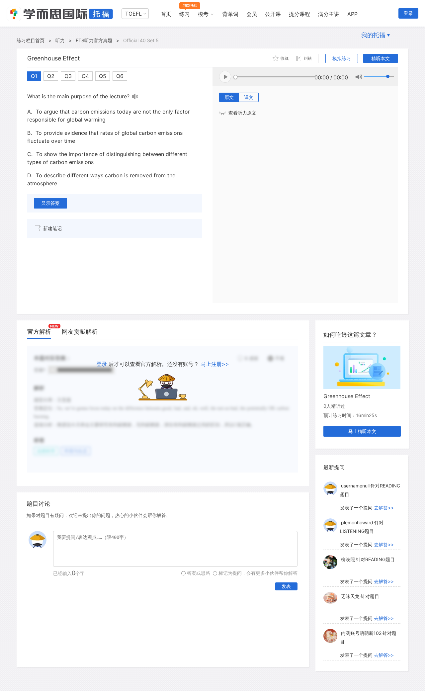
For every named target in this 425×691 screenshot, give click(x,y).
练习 (184, 14)
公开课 (273, 14)
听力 (60, 40)
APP (352, 14)
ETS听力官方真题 (94, 40)
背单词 (230, 14)
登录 (408, 13)
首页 (166, 14)
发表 (286, 586)
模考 (203, 14)
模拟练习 (341, 58)
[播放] (135, 96)
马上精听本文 (362, 431)
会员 (251, 14)
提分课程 (299, 14)
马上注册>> (215, 364)
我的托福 (373, 35)
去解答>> (384, 507)
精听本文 (380, 58)
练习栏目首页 (30, 40)
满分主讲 (328, 14)
